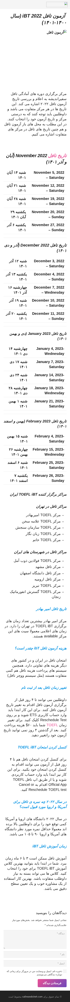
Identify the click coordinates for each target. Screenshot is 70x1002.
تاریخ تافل (57, 155)
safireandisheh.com (32, 996)
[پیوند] (57, 4)
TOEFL (52, 725)
